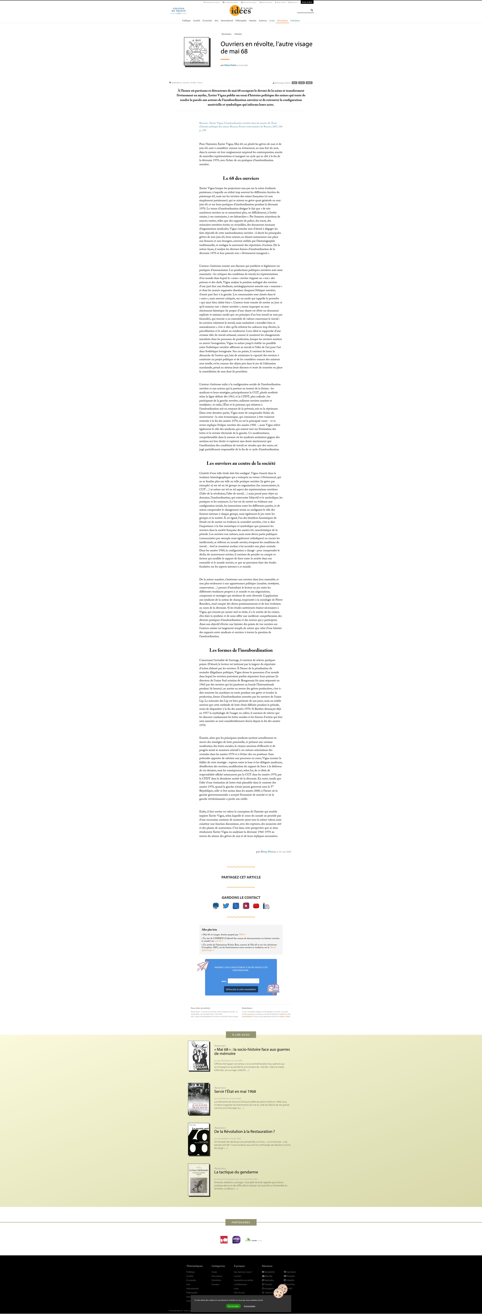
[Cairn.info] (253, 1240)
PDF (294, 82)
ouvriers (186, 82)
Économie (207, 20)
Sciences (263, 20)
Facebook (291, 1271)
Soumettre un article (212, 2)
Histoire (252, 20)
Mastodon (269, 1280)
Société (196, 20)
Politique (186, 20)
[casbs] (224, 1239)
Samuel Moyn (223, 1138)
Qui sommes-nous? (249, 2)
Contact (237, 1276)
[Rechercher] (312, 10)
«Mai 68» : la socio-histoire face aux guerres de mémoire (252, 1051)
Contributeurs (240, 1284)
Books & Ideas (307, 2)
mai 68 (218, 941)
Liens (236, 1288)
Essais (272, 20)
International (227, 20)
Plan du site (239, 1292)
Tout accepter (233, 1306)
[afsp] (236, 1239)
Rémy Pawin (230, 65)
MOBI (309, 82)
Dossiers (215, 1284)
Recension (226, 34)
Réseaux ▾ (293, 2)
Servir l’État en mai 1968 (235, 1091)
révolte (193, 82)
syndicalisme (176, 82)
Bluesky (268, 1276)
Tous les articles (267, 2)
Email (224, 981)
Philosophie (241, 20)
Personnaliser (249, 1306)
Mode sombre (281, 2)
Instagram (269, 1288)
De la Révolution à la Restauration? (244, 1131)
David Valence (223, 1098)
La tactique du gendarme (236, 1172)
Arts (216, 20)
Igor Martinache (224, 1060)
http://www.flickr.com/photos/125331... (196, 63)
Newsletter (269, 1271)
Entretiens (295, 20)
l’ (241, 935)
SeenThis (290, 1284)
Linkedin (290, 1280)
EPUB (301, 82)
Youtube (290, 1276)
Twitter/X (268, 1292)
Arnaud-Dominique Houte (228, 1179)
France (199, 82)
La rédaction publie (231, 2)
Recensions (282, 20)
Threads (268, 1284)
